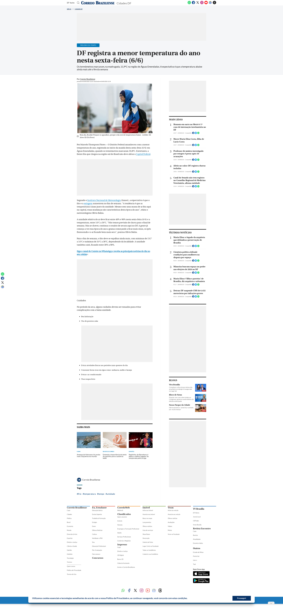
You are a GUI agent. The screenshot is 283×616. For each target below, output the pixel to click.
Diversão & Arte (72, 534)
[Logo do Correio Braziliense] (97, 3)
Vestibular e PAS (97, 538)
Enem (94, 526)
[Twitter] (197, 4)
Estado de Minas (198, 552)
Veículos (119, 525)
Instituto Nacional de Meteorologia (104, 200)
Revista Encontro (202, 528)
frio (79, 494)
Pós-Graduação (97, 550)
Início (69, 9)
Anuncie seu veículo (174, 514)
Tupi (194, 564)
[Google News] (210, 4)
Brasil (68, 522)
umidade (111, 494)
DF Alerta (196, 513)
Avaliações (171, 522)
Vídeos (170, 526)
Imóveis (119, 521)
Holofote (69, 554)
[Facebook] (193, 4)
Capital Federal (143, 154)
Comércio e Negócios (124, 541)
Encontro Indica (198, 543)
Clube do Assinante (123, 563)
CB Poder (196, 521)
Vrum (171, 507)
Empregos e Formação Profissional (128, 529)
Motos (170, 530)
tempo (101, 494)
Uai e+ (195, 560)
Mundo (69, 530)
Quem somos (71, 566)
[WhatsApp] (189, 4)
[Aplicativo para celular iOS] (201, 573)
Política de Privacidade (74, 570)
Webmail (120, 510)
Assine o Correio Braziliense (126, 567)
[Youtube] (206, 4)
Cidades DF (79, 9)
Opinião (69, 550)
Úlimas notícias (147, 526)
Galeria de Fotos (148, 542)
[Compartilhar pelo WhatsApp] (198, 133)
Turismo (69, 562)
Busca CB (120, 559)
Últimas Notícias (97, 530)
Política (69, 518)
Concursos (97, 558)
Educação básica (97, 510)
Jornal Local (197, 517)
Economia (70, 526)
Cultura (94, 534)
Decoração (146, 538)
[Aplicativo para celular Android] (201, 580)
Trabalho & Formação (99, 518)
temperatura (90, 494)
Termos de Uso (71, 574)
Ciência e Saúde (72, 546)
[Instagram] (202, 4)
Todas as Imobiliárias (149, 550)
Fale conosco (96, 554)
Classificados (124, 514)
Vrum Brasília (197, 525)
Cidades (69, 514)
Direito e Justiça (72, 542)
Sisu (93, 542)
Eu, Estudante (99, 507)
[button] (188, 598)
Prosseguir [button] (241, 598)
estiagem (88, 203)
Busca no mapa (147, 518)
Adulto (119, 533)
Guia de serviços (148, 530)
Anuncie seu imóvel (149, 514)
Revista (195, 535)
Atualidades (197, 539)
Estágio (94, 522)
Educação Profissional (99, 546)
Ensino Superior (97, 514)
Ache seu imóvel (148, 510)
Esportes (70, 538)
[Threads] (214, 4)
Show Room (146, 534)
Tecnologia (70, 558)
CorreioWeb (123, 507)
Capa (68, 510)
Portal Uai (196, 556)
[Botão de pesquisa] (77, 3)
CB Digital (120, 555)
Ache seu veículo (173, 510)
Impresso (122, 544)
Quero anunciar (122, 517)
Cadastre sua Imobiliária (150, 554)
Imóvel (146, 507)
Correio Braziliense (91, 479)
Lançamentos (147, 522)
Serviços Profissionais (124, 537)
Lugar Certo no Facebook (151, 546)
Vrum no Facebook (174, 534)
